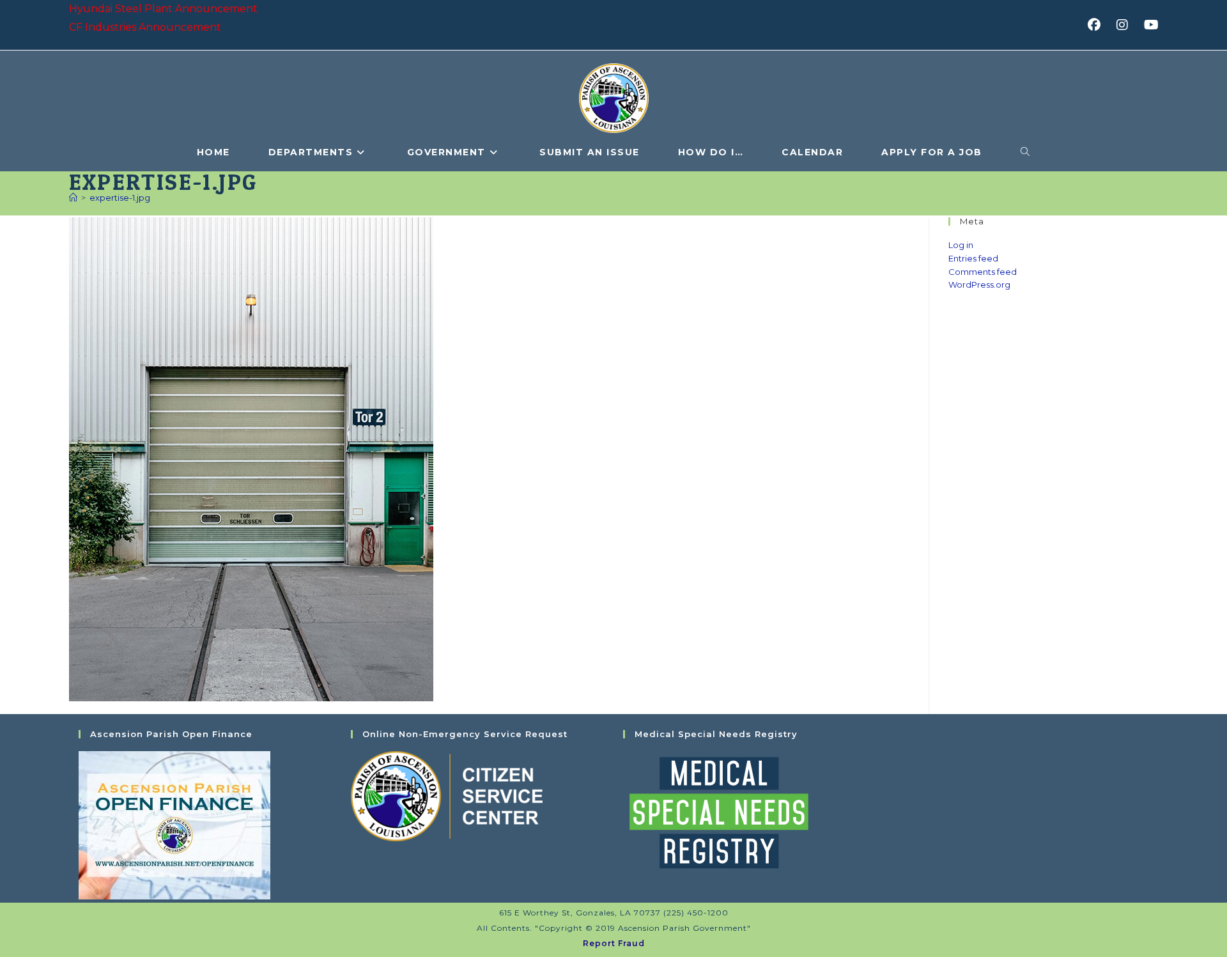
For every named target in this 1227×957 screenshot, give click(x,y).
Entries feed (973, 258)
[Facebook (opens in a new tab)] (1098, 25)
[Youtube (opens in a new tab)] (1149, 25)
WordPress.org (979, 284)
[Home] (73, 197)
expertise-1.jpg (119, 197)
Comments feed (982, 272)
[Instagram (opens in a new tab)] (1126, 25)
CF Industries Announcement (145, 27)
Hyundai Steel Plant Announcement (163, 9)
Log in (960, 245)
